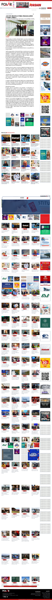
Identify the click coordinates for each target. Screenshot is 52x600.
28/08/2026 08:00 (35, 389)
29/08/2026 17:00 (24, 155)
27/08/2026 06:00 (15, 536)
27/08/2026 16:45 (5, 467)
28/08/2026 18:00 (25, 349)
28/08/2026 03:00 (5, 416)
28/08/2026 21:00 (15, 322)
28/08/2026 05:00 (25, 402)
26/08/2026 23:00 (5, 582)
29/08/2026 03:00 (15, 308)
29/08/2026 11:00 (5, 180)
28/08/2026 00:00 (35, 416)
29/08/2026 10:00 (15, 180)
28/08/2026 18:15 (15, 349)
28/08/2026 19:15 (25, 335)
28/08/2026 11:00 (5, 389)
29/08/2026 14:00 (15, 167)
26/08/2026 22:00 (15, 582)
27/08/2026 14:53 (5, 490)
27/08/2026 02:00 (15, 559)
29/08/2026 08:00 (34, 180)
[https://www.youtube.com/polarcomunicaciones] (14, 6)
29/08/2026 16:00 (34, 155)
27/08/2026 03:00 (5, 559)
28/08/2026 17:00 (15, 362)
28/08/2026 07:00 (5, 402)
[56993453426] (14, 2)
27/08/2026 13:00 (25, 490)
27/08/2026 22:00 (15, 429)
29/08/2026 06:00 (25, 295)
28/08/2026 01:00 (25, 416)
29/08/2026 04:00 (5, 308)
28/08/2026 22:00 (5, 322)
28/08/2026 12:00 (25, 376)
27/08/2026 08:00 (35, 513)
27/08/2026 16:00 (25, 467)
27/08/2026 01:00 (25, 559)
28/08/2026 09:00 (25, 389)
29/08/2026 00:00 (25, 308)
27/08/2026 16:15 (15, 467)
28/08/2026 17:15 (5, 362)
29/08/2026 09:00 (24, 180)
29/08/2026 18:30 (34, 142)
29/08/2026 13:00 (24, 167)
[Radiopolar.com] (1, 8)
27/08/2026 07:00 (5, 536)
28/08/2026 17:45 (35, 349)
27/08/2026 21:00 (25, 429)
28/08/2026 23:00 (35, 308)
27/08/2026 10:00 (15, 513)
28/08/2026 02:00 (15, 416)
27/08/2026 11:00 (5, 513)
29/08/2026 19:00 (24, 142)
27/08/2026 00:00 (35, 559)
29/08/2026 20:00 (5, 142)
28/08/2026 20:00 (35, 322)
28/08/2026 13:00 (15, 376)
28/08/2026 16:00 (25, 362)
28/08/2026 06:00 (15, 402)
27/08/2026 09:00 (25, 513)
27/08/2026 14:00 (15, 490)
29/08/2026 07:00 (15, 295)
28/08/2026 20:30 (25, 322)
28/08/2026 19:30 (15, 335)
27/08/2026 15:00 (35, 467)
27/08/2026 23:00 (5, 429)
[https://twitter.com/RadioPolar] (14, 4)
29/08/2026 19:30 (15, 142)
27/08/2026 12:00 (35, 490)
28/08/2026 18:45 (5, 349)
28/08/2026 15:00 (35, 362)
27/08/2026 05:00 (25, 536)
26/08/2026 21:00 (25, 582)
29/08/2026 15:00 (5, 167)
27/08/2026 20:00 (35, 429)
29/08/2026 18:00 (5, 155)
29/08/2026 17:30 (15, 155)
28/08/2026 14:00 (5, 376)
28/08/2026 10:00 (15, 389)
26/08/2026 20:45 (35, 582)
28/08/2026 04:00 (35, 402)
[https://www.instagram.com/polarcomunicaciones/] (14, 5)
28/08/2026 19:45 (5, 335)
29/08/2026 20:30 (6, 228)
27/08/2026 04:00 (35, 536)
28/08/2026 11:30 (35, 376)
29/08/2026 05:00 (35, 295)
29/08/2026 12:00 (34, 167)
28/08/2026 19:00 (35, 335)
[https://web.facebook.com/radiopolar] (14, 3)
